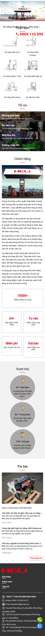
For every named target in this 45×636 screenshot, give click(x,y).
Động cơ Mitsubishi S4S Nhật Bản (17, 508)
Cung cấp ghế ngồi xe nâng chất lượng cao (22, 528)
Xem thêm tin (36, 558)
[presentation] (2, 11)
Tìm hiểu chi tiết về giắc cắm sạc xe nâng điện (23, 513)
